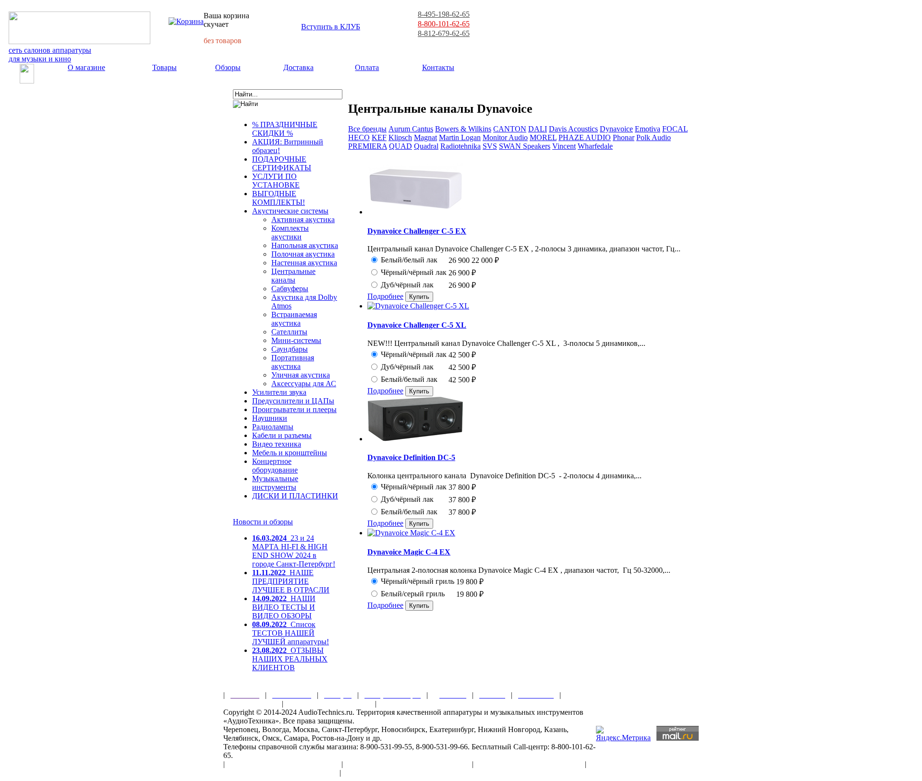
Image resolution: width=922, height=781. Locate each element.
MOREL (543, 137)
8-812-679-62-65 (444, 33)
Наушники (269, 418)
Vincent (564, 146)
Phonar (623, 137)
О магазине (86, 67)
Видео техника (276, 444)
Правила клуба (249, 703)
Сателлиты (289, 332)
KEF (379, 137)
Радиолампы (272, 427)
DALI (537, 129)
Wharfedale (595, 146)
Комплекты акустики (290, 232)
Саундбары (289, 349)
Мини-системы (296, 340)
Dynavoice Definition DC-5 (411, 457)
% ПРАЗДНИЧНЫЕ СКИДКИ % (284, 128)
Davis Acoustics (573, 129)
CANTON (509, 129)
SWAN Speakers (524, 146)
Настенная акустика (304, 263)
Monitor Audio (505, 137)
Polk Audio (653, 137)
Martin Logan (460, 137)
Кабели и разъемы (282, 435)
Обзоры (228, 67)
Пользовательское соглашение (283, 764)
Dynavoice (616, 129)
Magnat (425, 137)
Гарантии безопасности (329, 703)
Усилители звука (279, 392)
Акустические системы (290, 211)
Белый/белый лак (409, 260)
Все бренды (367, 129)
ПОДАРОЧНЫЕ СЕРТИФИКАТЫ (281, 163)
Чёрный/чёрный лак (414, 272)
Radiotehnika (460, 146)
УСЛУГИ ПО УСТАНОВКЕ (276, 180)
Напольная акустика (304, 245)
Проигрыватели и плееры (294, 409)
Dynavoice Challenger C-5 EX (416, 231)
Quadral (426, 146)
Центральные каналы (293, 275)
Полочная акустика (303, 254)
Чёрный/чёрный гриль (417, 581)
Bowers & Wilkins (463, 129)
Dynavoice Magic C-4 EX (408, 552)
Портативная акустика (292, 362)
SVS (490, 146)
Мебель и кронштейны (289, 453)
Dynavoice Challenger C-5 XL (416, 325)
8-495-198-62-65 (444, 14)
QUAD (400, 146)
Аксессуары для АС (303, 383)
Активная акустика (303, 219)
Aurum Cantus (410, 129)
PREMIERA (367, 146)
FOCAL (675, 129)
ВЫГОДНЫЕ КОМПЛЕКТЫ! (278, 197)
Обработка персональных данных (407, 764)
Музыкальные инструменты (275, 482)
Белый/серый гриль (413, 594)
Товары (164, 67)
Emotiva (647, 129)
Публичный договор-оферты (529, 764)
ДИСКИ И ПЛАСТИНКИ (295, 496)
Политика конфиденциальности (278, 773)
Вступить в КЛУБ (330, 27)
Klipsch (400, 137)
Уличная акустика (300, 375)
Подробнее (385, 296)
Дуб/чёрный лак (407, 285)
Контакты (438, 67)
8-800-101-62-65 (444, 24)
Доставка (298, 67)
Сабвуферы (289, 288)
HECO (359, 137)
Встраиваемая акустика (294, 318)
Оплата (367, 67)
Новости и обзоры (263, 522)
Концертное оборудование (275, 465)
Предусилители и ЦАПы (293, 401)
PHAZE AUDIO (584, 137)
